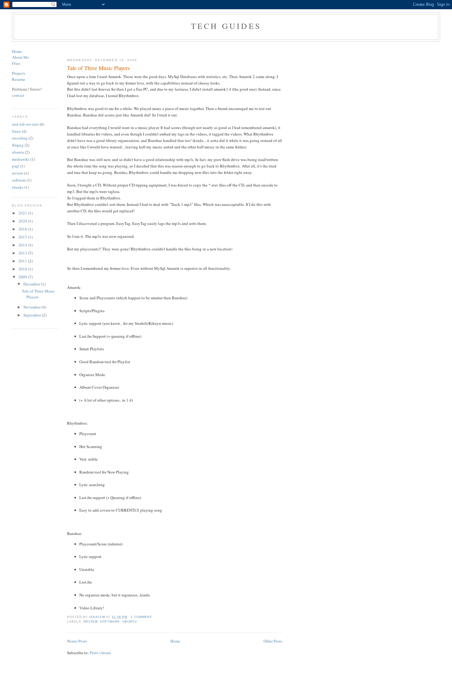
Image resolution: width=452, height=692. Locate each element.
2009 (23, 277)
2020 (23, 221)
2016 (23, 229)
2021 (23, 213)
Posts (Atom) (100, 652)
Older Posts (273, 641)
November (32, 307)
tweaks (17, 187)
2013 (23, 253)
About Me (20, 57)
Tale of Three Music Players (98, 68)
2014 (23, 245)
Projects (18, 73)
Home (17, 51)
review (17, 173)
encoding (20, 138)
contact (18, 95)
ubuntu (18, 152)
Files (16, 63)
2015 (23, 237)
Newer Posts (77, 641)
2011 (23, 261)
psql (15, 166)
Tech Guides (226, 26)
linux (16, 131)
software (19, 180)
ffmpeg (18, 145)
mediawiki (21, 159)
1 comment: (142, 617)
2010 (23, 269)
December (32, 284)
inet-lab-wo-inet (25, 124)
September (32, 315)
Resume (18, 79)
